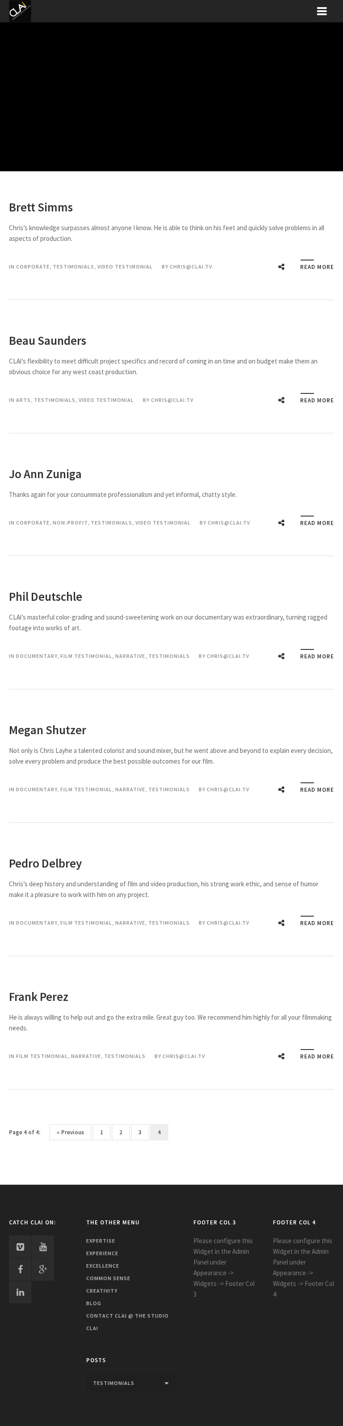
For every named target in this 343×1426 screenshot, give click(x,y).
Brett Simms (41, 207)
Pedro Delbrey (45, 863)
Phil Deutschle (45, 596)
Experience (102, 1253)
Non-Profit (70, 522)
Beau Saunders (47, 340)
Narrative (130, 656)
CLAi (92, 1328)
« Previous (70, 1132)
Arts (23, 400)
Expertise (100, 1240)
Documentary (36, 656)
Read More (317, 267)
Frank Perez (38, 996)
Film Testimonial (86, 656)
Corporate (33, 266)
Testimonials (73, 266)
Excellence (102, 1265)
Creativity (101, 1290)
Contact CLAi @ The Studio (127, 1315)
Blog (93, 1303)
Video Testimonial (125, 266)
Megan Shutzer (47, 729)
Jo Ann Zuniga (45, 473)
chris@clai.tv (191, 266)
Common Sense (108, 1278)
